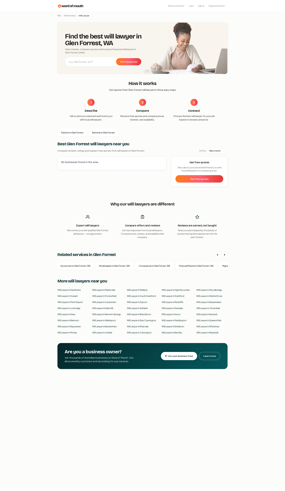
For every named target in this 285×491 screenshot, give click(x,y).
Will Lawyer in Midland (137, 290)
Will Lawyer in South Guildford (141, 296)
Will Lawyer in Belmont (68, 320)
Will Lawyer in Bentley (172, 332)
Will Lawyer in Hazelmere (69, 290)
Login (191, 6)
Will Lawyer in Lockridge (68, 308)
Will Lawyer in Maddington (174, 320)
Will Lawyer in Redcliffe (172, 302)
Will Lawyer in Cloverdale (208, 308)
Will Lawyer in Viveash (67, 296)
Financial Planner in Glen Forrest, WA (196, 265)
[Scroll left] (217, 255)
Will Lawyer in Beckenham (104, 326)
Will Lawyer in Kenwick (206, 314)
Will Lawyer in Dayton (137, 302)
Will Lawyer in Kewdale (172, 308)
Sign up (201, 6)
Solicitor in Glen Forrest (72, 132)
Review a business (176, 6)
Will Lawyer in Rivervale (137, 326)
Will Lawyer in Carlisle (102, 332)
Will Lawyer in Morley (67, 332)
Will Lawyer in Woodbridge (209, 290)
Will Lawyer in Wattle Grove (209, 296)
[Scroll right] (225, 255)
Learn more (209, 355)
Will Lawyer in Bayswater (69, 326)
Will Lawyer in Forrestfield (104, 296)
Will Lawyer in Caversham (104, 302)
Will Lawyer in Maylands (207, 332)
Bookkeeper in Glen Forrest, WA (114, 265)
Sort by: (202, 150)
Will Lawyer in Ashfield (137, 308)
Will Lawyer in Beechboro (139, 314)
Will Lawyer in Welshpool (104, 320)
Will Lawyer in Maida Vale (103, 290)
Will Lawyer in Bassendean (208, 302)
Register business (217, 6)
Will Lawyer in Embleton (173, 326)
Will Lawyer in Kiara (66, 314)
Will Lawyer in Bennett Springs (106, 314)
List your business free (180, 355)
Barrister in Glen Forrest (103, 132)
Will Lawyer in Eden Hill (102, 308)
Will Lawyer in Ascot (171, 314)
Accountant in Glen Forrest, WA (75, 265)
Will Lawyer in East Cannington (141, 320)
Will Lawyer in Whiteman (207, 326)
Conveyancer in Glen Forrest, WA (154, 265)
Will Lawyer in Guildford (173, 296)
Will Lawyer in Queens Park (208, 320)
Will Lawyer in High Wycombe (176, 290)
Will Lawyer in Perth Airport (70, 302)
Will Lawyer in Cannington (139, 332)
